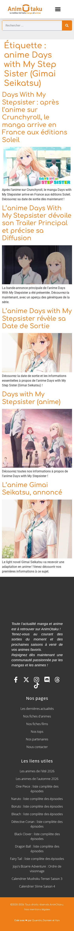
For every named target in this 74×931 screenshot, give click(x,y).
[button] (57, 9)
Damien (47, 920)
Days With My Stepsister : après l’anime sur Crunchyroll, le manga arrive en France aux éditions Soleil (34, 117)
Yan (57, 920)
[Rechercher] (67, 25)
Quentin (37, 920)
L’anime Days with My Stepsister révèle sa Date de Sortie (37, 319)
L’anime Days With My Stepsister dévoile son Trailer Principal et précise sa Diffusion (36, 223)
